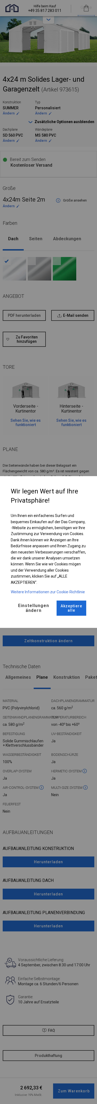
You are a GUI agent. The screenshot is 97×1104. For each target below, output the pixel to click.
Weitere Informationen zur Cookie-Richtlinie (48, 592)
